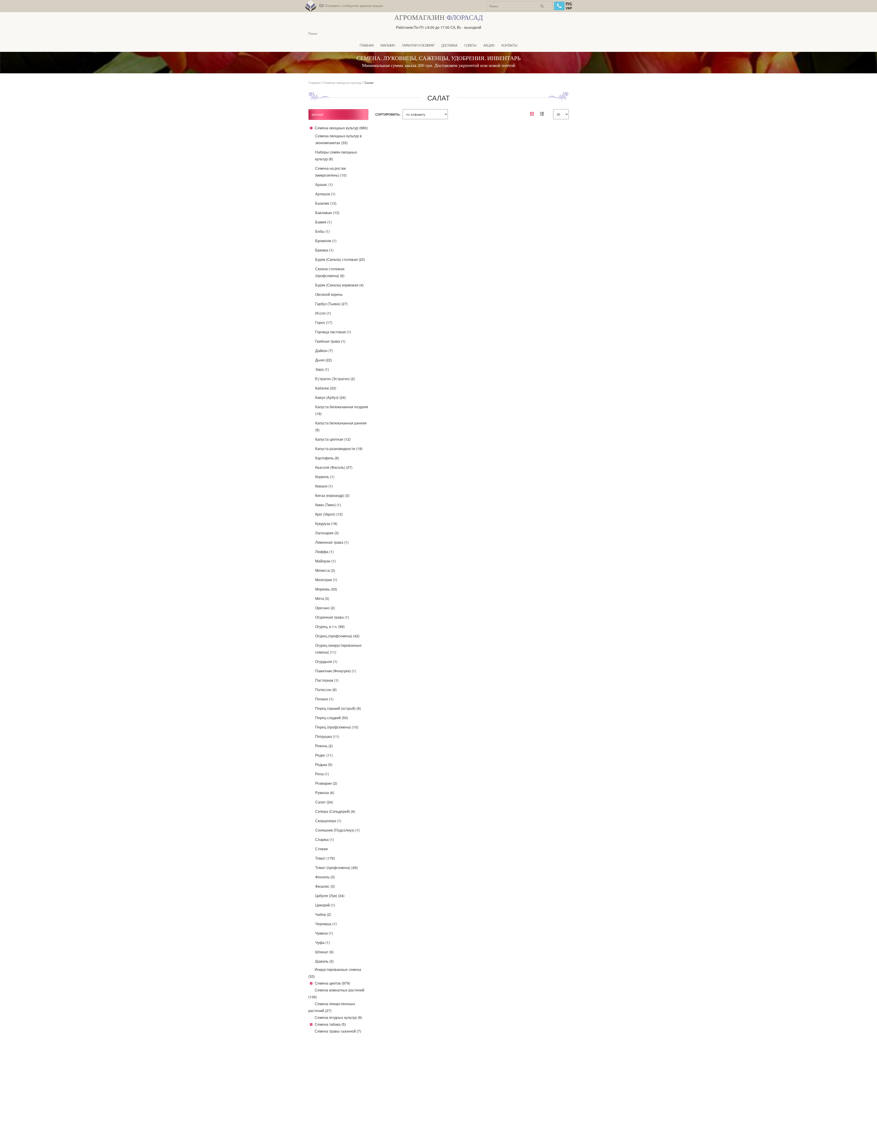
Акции (488, 45)
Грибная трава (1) (330, 341)
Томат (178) (325, 858)
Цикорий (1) (325, 905)
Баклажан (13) (327, 212)
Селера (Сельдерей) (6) (335, 811)
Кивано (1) (324, 486)
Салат (369, 82)
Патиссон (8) (326, 689)
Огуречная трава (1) (332, 617)
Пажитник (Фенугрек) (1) (335, 670)
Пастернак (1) (326, 680)
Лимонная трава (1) (332, 542)
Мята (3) (322, 598)
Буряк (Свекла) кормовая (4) (339, 285)
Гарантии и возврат (418, 45)
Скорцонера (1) (328, 820)
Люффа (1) (324, 551)
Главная (367, 45)
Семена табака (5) (330, 1024)
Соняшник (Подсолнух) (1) (337, 830)
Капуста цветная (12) (333, 439)
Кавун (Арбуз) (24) (330, 397)
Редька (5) (323, 764)
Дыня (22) (323, 360)
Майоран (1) (325, 561)
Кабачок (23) (325, 388)
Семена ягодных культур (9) (338, 1017)
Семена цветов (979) (332, 983)
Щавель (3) (324, 961)
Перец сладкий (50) (331, 717)
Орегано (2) (325, 607)
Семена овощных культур (342, 82)
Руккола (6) (324, 792)
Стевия (321, 848)
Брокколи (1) (325, 240)
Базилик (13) (325, 203)
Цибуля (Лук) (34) (329, 895)
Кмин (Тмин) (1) (328, 504)
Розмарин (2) (326, 783)
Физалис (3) (325, 886)
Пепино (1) (324, 699)
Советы (470, 45)
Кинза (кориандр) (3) (332, 495)
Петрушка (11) (327, 736)
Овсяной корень (329, 294)
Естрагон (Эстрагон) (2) (335, 378)
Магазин (387, 45)
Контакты (509, 45)
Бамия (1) (323, 222)
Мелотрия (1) (326, 579)
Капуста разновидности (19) (338, 448)
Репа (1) (322, 773)
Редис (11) (324, 755)
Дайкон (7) (324, 350)
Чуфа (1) (322, 942)
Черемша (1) (326, 923)
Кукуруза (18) (326, 523)
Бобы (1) (322, 231)
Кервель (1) (324, 476)
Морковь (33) (326, 589)
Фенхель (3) (325, 877)
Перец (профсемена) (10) (336, 727)
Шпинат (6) (324, 951)
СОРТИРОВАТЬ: (388, 114)
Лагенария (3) (327, 532)
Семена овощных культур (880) (341, 127)
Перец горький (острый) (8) (338, 708)
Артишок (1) (325, 193)
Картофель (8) (327, 458)
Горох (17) (323, 322)
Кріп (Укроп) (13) (329, 514)
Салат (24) (324, 802)
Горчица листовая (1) (333, 331)
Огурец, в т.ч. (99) (330, 626)
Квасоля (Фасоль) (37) (333, 467)
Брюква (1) (324, 250)
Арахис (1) (324, 184)
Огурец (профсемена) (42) (337, 636)
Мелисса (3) (325, 570)
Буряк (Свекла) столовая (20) (340, 259)
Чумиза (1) (324, 933)
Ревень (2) (324, 745)
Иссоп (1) (323, 313)
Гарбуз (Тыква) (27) (331, 303)
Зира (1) (322, 369)
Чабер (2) (323, 914)
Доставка (449, 45)
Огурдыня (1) (326, 661)
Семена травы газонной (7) (338, 1031)
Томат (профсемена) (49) (336, 867)
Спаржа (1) (324, 839)
